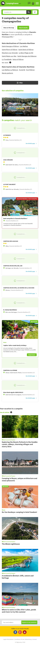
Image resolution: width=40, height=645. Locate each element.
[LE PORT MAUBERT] (20, 177)
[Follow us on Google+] (20, 632)
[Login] (33, 3)
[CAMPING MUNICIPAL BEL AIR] (20, 258)
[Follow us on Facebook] (15, 632)
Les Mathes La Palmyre (10, 70)
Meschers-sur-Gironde (10, 53)
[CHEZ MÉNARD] (20, 152)
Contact (34, 639)
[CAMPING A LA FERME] (20, 363)
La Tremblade (7, 59)
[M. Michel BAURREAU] (20, 302)
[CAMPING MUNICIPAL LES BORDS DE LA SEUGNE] (20, 280)
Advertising (28, 639)
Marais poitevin (7, 73)
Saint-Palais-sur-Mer (9, 56)
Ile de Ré (22, 70)
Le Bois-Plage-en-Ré (26, 53)
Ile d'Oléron (30, 70)
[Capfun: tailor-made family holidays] (20, 329)
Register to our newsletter (29, 622)
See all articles (4, 412)
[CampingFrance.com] (20, 3)
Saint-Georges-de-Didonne (26, 56)
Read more (31, 355)
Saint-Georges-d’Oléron (10, 46)
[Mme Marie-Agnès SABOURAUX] (20, 385)
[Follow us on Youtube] (25, 632)
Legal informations (8, 639)
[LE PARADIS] (20, 128)
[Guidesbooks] (29, 3)
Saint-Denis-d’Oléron (25, 49)
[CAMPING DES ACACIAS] (20, 234)
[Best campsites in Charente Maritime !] (20, 206)
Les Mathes (24, 46)
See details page (30, 143)
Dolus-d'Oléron (18, 59)
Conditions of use (19, 639)
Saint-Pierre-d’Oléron (9, 49)
